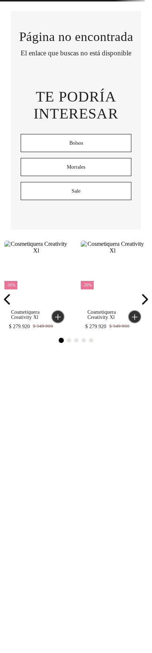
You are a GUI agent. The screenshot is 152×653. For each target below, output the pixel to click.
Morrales (76, 167)
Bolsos (76, 143)
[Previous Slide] (9, 299)
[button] (58, 316)
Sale (76, 191)
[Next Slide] (143, 299)
